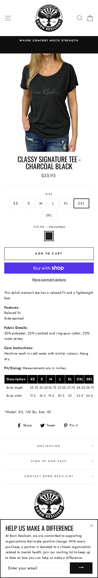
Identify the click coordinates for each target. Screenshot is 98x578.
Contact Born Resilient (48, 476)
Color (49, 227)
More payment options (49, 279)
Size (49, 194)
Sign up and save (49, 461)
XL (66, 203)
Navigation (49, 446)
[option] (49, 41)
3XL (49, 215)
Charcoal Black (49, 236)
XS (15, 203)
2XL (81, 203)
